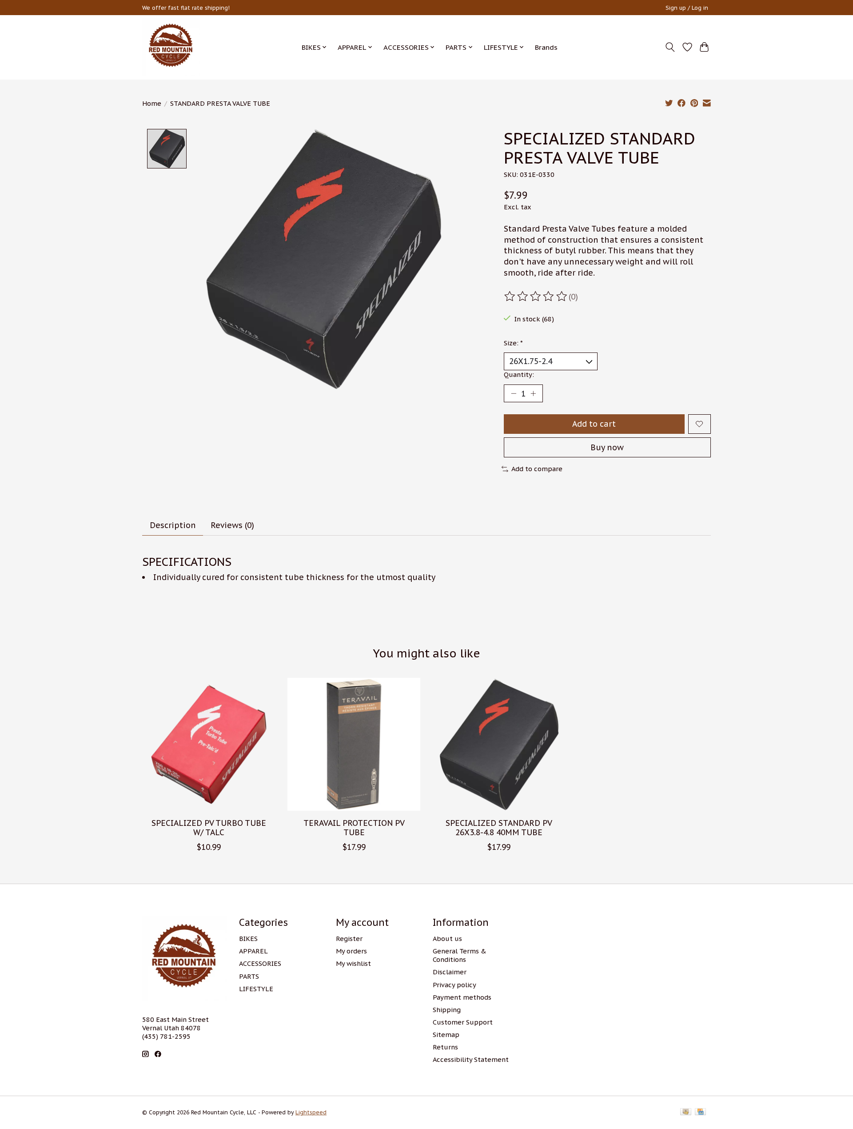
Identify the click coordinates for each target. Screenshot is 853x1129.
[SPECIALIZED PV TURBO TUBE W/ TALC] (208, 744)
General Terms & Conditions (459, 955)
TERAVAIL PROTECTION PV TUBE (354, 827)
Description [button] (173, 525)
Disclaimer (449, 972)
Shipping (447, 1009)
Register (349, 938)
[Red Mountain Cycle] (171, 47)
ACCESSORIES (260, 963)
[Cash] (685, 1112)
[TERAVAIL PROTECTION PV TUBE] (353, 744)
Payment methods (462, 997)
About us (447, 938)
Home (151, 103)
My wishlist (353, 963)
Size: (513, 343)
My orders (351, 951)
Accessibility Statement (471, 1059)
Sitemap (446, 1034)
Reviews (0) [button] (232, 525)
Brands (546, 47)
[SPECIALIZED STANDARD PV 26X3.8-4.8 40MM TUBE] (499, 744)
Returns (445, 1047)
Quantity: (519, 374)
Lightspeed (311, 1112)
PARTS (249, 976)
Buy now (607, 447)
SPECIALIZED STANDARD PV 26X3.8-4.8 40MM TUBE (499, 827)
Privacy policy (454, 985)
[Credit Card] (700, 1112)
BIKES (248, 938)
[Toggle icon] (670, 47)
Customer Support (463, 1022)
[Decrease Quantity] (513, 393)
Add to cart (594, 424)
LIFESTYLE (256, 989)
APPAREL (253, 951)
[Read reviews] (536, 296)
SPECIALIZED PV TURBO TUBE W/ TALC (208, 827)
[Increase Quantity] (533, 393)
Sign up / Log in (687, 7)
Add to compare (536, 468)
